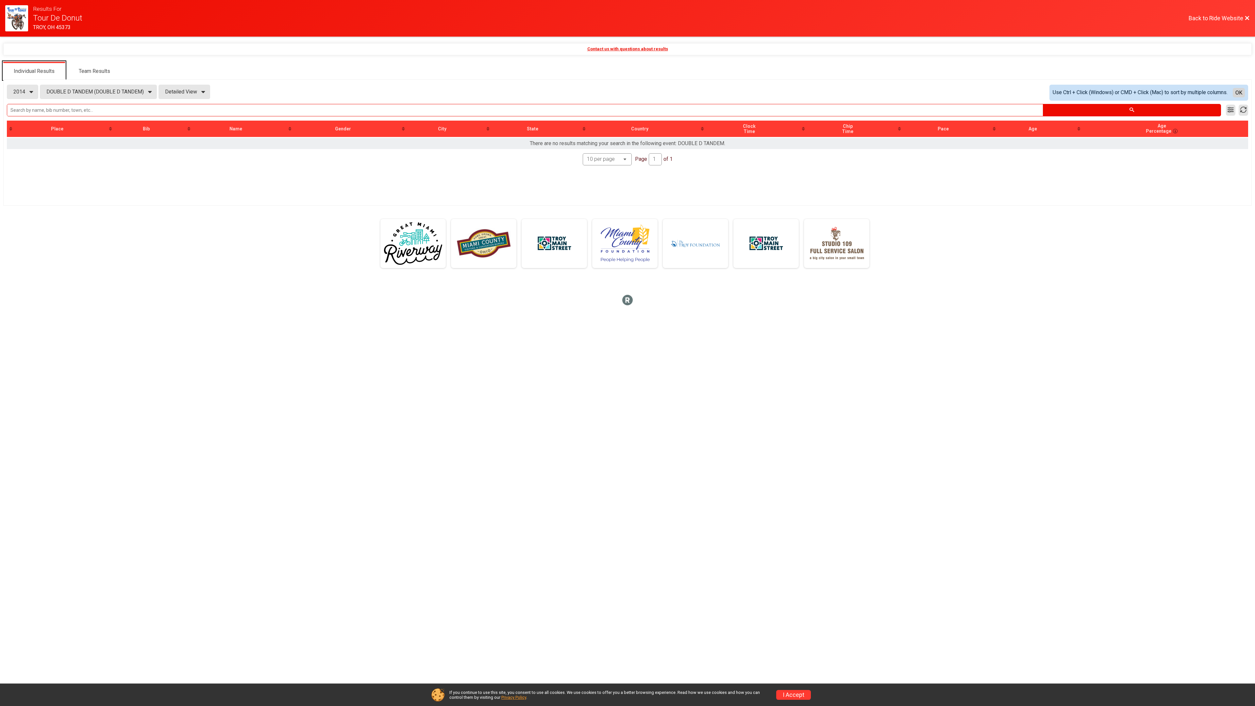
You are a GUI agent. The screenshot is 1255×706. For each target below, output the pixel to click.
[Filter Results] (1230, 110)
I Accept (793, 695)
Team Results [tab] (94, 71)
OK (1238, 93)
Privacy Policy (513, 697)
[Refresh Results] (1243, 110)
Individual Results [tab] (34, 71)
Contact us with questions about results (627, 48)
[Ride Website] (19, 18)
